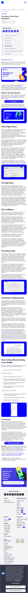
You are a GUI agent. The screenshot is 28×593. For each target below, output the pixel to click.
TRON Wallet (7, 528)
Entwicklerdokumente (22, 519)
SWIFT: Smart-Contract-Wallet (20, 508)
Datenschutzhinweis (9, 559)
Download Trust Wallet (14, 443)
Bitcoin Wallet (7, 525)
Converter (6, 521)
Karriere (6, 545)
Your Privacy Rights (15, 583)
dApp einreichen (21, 522)
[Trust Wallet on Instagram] (10, 494)
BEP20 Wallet (7, 536)
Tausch (18, 502)
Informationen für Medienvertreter (8, 547)
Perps (20, 512)
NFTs (18, 505)
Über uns (6, 543)
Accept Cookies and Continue (15, 590)
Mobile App (7, 500)
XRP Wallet (6, 530)
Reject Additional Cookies (15, 586)
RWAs (20, 510)
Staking (18, 504)
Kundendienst (7, 556)
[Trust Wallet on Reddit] (15, 494)
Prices (7, 519)
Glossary (6, 552)
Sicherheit (6, 549)
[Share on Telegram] (12, 31)
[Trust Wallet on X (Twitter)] (13, 494)
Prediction (21, 513)
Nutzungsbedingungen (9, 558)
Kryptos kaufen (20, 500)
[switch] (25, 2)
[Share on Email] (18, 31)
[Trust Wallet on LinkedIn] (20, 494)
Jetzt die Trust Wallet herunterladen (13, 482)
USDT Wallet (7, 526)
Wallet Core (19, 520)
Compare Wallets (8, 554)
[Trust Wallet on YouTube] (23, 494)
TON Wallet (7, 531)
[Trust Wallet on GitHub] (8, 494)
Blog (5, 551)
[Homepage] (2, 2)
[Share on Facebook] (4, 31)
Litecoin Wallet (6, 534)
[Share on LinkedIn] (15, 31)
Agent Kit (21, 527)
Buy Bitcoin (14, 101)
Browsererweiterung (9, 502)
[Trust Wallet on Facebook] (5, 494)
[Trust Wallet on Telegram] (18, 494)
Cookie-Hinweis (8, 563)
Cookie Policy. (18, 580)
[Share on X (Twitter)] (6, 31)
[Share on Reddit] (9, 31)
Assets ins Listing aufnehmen (21, 525)
